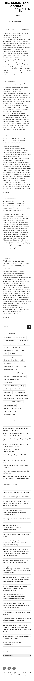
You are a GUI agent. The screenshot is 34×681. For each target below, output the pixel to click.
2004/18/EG (7, 337)
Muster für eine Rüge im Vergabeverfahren (16, 492)
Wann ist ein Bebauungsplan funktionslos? (16, 497)
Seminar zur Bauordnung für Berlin (15, 29)
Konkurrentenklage (10, 373)
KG (17, 369)
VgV (26, 398)
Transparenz (8, 392)
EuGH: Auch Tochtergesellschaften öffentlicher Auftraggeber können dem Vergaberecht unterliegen (15, 543)
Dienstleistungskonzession (12, 357)
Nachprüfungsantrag (19, 376)
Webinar (20, 402)
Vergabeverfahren (21, 395)
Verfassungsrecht (19, 392)
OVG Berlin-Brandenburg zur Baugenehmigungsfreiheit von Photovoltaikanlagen (12, 527)
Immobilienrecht (9, 369)
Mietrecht (7, 376)
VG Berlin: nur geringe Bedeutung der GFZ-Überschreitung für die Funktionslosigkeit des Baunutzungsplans (16, 503)
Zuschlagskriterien (10, 405)
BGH (22, 350)
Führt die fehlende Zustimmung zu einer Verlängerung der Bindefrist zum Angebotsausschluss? (15, 588)
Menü (18, 15)
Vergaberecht (8, 395)
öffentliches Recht (9, 415)
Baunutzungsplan (22, 341)
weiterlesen (6, 192)
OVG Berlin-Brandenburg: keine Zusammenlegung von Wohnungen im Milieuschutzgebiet (14, 512)
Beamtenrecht (16, 347)
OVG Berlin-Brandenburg (11, 386)
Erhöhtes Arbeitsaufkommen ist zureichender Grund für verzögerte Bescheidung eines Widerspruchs (14, 597)
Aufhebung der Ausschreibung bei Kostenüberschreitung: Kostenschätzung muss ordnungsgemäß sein (16, 605)
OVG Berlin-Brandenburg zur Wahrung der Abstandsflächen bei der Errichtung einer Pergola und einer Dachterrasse (16, 579)
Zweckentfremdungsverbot (12, 408)
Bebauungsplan (8, 350)
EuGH (22, 360)
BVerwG (12, 353)
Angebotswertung (9, 341)
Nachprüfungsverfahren (11, 379)
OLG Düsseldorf (8, 382)
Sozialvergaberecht (18, 389)
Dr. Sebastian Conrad (17, 4)
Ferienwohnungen (9, 363)
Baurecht (6, 347)
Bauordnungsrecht (10, 344)
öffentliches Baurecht (10, 411)
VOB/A (13, 402)
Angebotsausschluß (19, 337)
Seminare (7, 389)
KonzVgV (21, 373)
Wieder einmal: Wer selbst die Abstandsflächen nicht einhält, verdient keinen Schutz (14, 140)
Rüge (23, 386)
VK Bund (6, 402)
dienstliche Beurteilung (11, 360)
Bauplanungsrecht (23, 344)
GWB (24, 366)
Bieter (6, 353)
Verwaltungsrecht (9, 398)
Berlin (17, 350)
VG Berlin (20, 398)
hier (15, 75)
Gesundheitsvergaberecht (12, 366)
